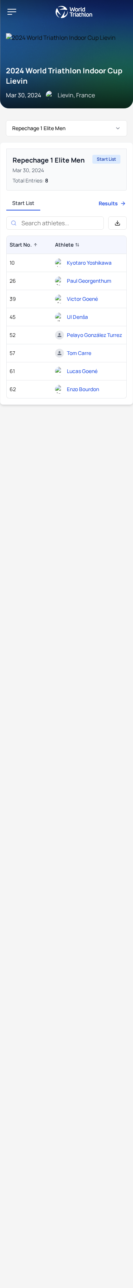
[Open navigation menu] (11, 11)
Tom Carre (79, 352)
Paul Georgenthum (89, 280)
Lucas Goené (82, 371)
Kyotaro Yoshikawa (89, 262)
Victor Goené (82, 298)
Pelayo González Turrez (94, 334)
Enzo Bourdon (83, 389)
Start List (23, 202)
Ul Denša (77, 316)
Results (108, 203)
